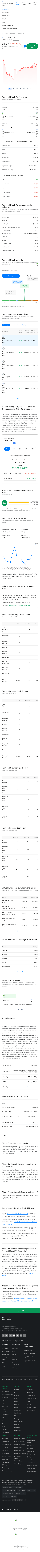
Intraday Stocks (31, 1471)
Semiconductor (31, 1398)
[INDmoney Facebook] (3, 1335)
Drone (29, 1404)
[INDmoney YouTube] (13, 1335)
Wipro (3, 1426)
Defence (16, 1404)
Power (16, 1407)
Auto (15, 1398)
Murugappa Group (7, 1471)
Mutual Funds (35, 3)
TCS (3, 1403)
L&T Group (5, 1459)
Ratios (24, 325)
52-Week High (31, 1454)
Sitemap (14, 1368)
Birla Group (5, 1450)
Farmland (9, 340)
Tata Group (5, 1438)
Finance (16, 1424)
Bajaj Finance (5, 1412)
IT (14, 1392)
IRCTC (3, 1417)
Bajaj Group (5, 1447)
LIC (3, 1423)
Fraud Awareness (15, 1364)
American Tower (11, 389)
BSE (21, 1500)
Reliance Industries (7, 1394)
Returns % (15, 325)
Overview (6, 325)
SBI (3, 1400)
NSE (17, 1500)
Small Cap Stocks (19, 1444)
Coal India (4, 1429)
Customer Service (15, 1358)
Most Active (30, 1451)
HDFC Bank (5, 1397)
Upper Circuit (31, 1460)
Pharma (16, 1395)
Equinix (8, 376)
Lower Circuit (31, 1463)
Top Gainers (30, 1445)
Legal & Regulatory (29, 1357)
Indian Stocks (24, 3)
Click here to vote (32, 1087)
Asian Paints (5, 1432)
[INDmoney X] (10, 1335)
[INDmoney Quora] (24, 1335)
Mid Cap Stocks (19, 1441)
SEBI (13, 1500)
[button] (23, 46)
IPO (3, 1363)
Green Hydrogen (32, 1407)
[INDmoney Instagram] (17, 1335)
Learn (14, 1354)
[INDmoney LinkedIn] (6, 1335)
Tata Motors (5, 1391)
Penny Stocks (18, 1447)
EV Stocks (30, 1392)
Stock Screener (18, 1464)
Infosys (4, 1409)
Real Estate (17, 1413)
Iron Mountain (10, 352)
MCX (25, 1500)
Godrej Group (6, 1462)
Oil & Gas (17, 1427)
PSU (15, 1416)
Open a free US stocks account (17, 1214)
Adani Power (5, 1415)
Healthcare (17, 1430)
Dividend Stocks (19, 1450)
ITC (3, 1420)
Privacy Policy (28, 1350)
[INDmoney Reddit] (21, 1335)
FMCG (16, 1401)
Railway (16, 1419)
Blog (13, 1351)
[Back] (3, 33)
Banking (16, 1389)
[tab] (8, 1380)
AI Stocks (30, 1389)
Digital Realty (10, 365)
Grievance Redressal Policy (30, 1361)
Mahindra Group (6, 1456)
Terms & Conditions (29, 1353)
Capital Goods (18, 1421)
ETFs (29, 3)
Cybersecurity (31, 1410)
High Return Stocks (20, 1453)
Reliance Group (6, 1444)
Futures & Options (4, 1358)
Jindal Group (5, 1468)
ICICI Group (5, 1465)
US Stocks (17, 3)
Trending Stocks (32, 1465)
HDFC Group (5, 1453)
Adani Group (5, 1441)
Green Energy (31, 1395)
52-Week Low (31, 1457)
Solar (28, 1401)
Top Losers (30, 1448)
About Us (15, 1348)
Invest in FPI (20, 1311)
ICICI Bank (5, 1406)
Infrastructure (18, 1410)
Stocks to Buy (31, 1468)
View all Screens (19, 1461)
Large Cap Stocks (19, 1438)
